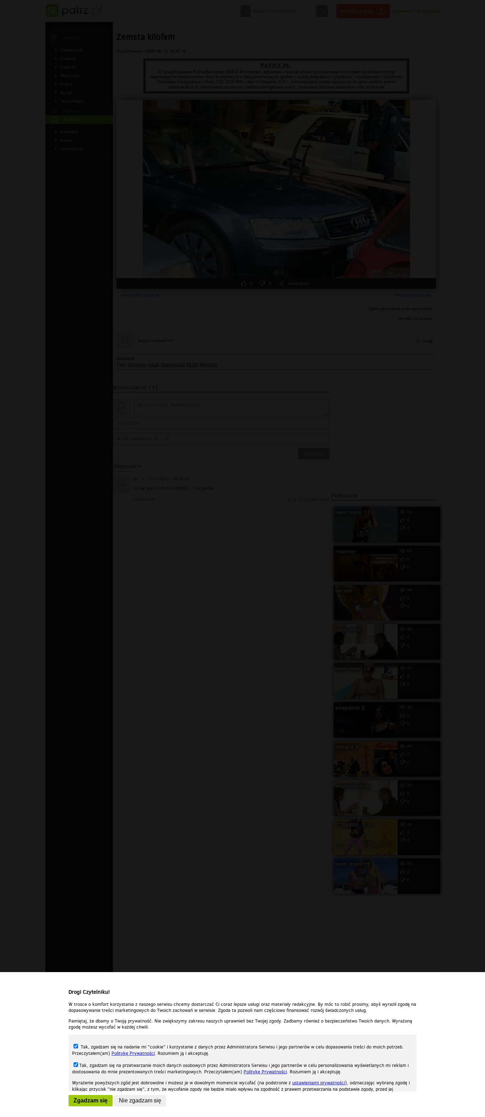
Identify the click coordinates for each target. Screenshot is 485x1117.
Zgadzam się (90, 1100)
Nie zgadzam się (140, 1100)
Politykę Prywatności (133, 1053)
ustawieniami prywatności (318, 1083)
